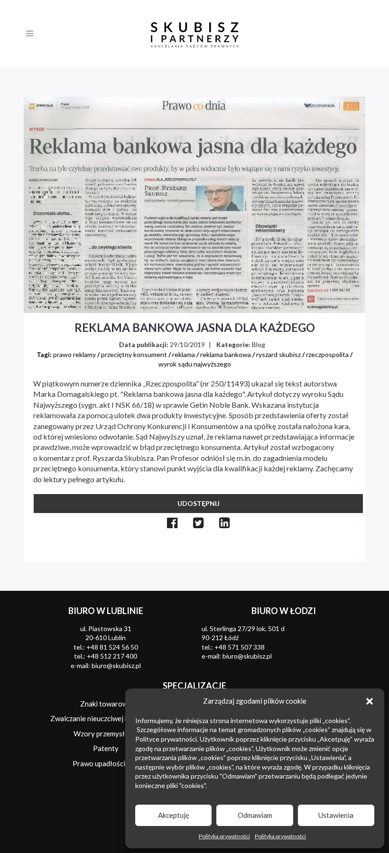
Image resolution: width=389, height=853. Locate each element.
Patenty (106, 748)
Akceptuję (173, 815)
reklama (183, 354)
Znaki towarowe (105, 703)
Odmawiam (255, 815)
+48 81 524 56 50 (112, 647)
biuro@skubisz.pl (116, 665)
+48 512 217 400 (112, 656)
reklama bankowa (225, 354)
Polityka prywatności (224, 836)
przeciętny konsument (134, 354)
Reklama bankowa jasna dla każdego (194, 327)
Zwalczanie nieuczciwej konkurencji (105, 718)
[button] (369, 701)
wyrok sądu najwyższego (194, 364)
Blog (258, 344)
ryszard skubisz (278, 354)
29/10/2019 (187, 344)
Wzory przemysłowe (106, 733)
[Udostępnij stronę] (172, 523)
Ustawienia (335, 815)
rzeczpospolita (327, 354)
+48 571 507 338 (239, 647)
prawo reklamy (74, 354)
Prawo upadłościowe (106, 763)
